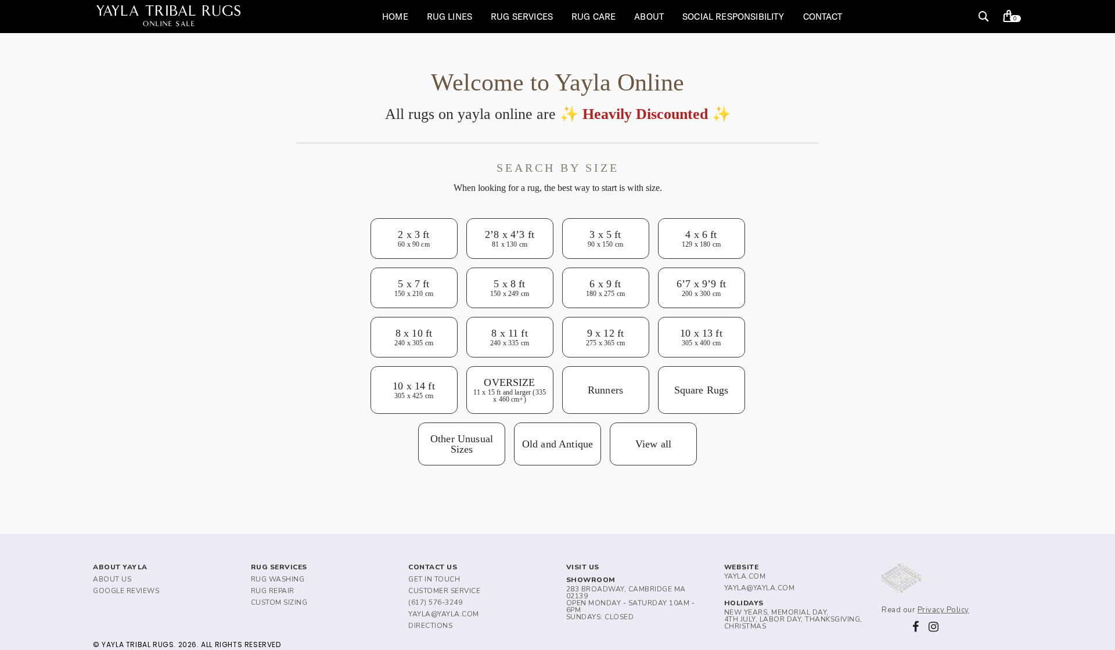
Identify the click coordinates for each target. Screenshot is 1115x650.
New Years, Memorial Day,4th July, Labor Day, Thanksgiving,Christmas (793, 619)
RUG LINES (449, 16)
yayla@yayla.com (443, 614)
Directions (430, 625)
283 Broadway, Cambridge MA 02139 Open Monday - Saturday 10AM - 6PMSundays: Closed (630, 603)
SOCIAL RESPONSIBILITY (733, 16)
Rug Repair (272, 590)
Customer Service (444, 590)
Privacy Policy (943, 610)
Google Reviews (126, 590)
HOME (395, 16)
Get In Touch (434, 579)
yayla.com (745, 576)
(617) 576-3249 (435, 602)
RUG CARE (593, 16)
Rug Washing (278, 579)
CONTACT (823, 16)
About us (112, 579)
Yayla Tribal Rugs (169, 16)
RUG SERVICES (522, 16)
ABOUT (649, 16)
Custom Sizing (279, 602)
